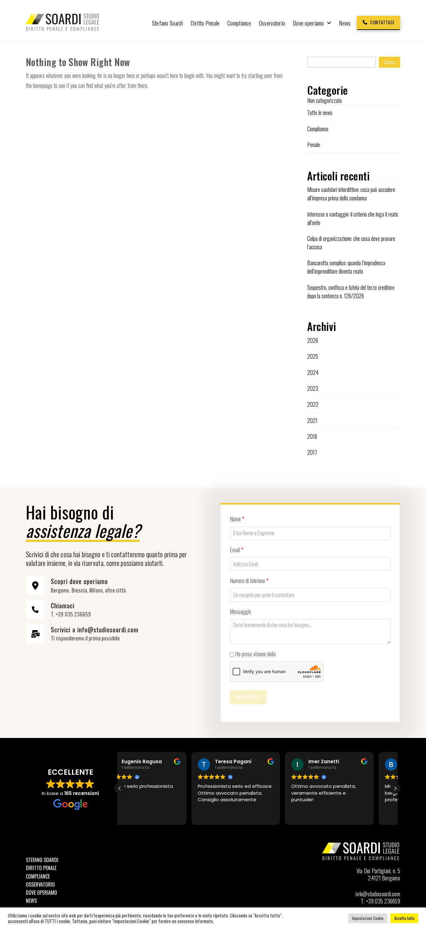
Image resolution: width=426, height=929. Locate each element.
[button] (395, 788)
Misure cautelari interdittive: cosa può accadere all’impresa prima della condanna (351, 193)
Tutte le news (319, 112)
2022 (312, 404)
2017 (312, 452)
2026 (312, 340)
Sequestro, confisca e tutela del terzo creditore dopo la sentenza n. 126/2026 (351, 291)
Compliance (317, 129)
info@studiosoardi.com (378, 894)
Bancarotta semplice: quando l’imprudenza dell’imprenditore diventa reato (346, 267)
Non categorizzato (324, 100)
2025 (312, 356)
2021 (312, 420)
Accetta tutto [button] (404, 918)
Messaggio (240, 611)
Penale (313, 145)
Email (236, 550)
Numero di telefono (249, 581)
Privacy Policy (290, 654)
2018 (312, 436)
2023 (312, 388)
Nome (237, 519)
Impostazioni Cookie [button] (368, 918)
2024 (312, 372)
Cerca (389, 62)
